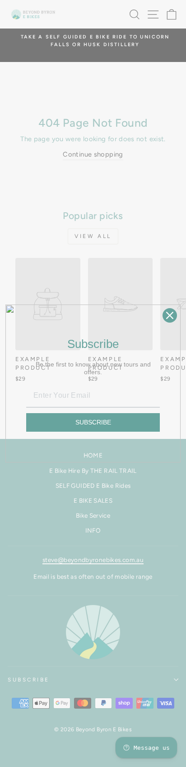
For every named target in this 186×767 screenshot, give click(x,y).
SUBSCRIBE (93, 422)
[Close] (170, 315)
